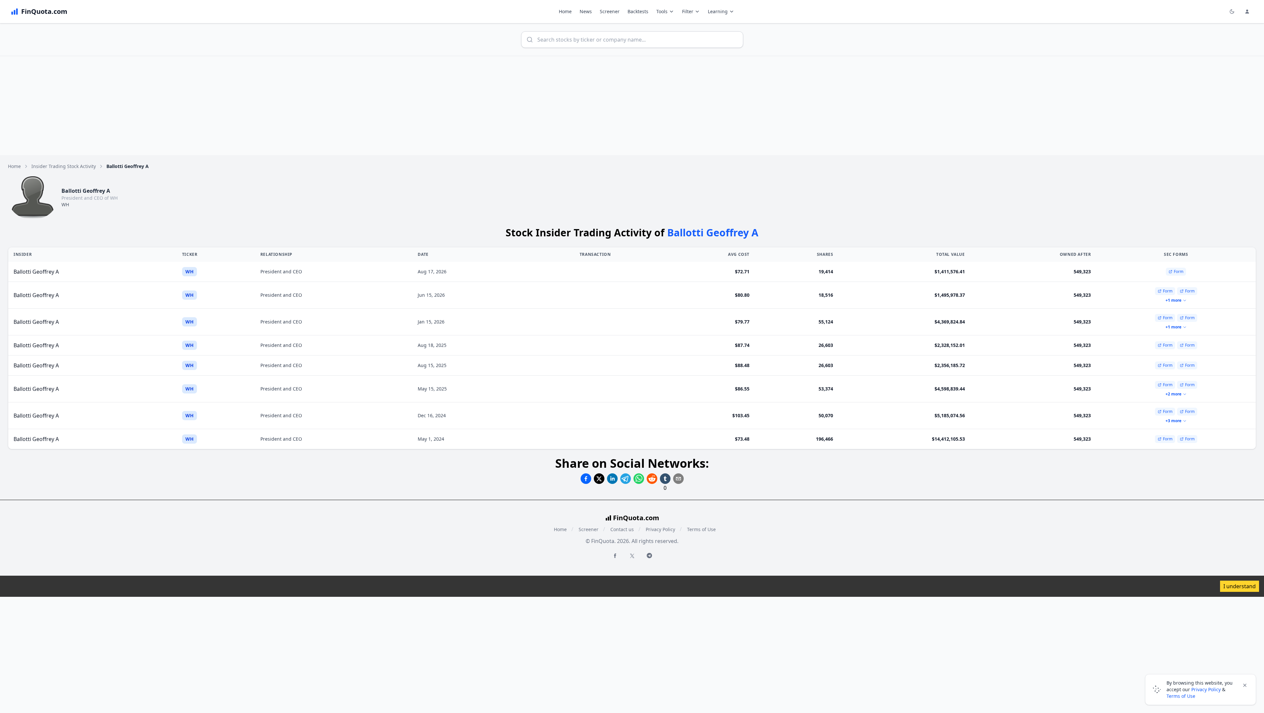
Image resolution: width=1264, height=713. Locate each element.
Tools (662, 11)
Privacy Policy (660, 529)
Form (1178, 271)
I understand (1239, 586)
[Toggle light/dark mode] (1232, 11)
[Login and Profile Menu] (1247, 11)
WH (65, 204)
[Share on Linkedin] (612, 478)
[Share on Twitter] (599, 478)
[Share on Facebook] (586, 478)
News (586, 11)
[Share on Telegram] (625, 478)
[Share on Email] (678, 478)
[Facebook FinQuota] (615, 555)
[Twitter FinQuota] (632, 555)
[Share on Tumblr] (665, 478)
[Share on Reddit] (652, 478)
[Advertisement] (632, 105)
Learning (718, 11)
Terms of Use (701, 529)
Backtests (638, 11)
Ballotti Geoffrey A (36, 271)
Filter (687, 11)
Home (565, 11)
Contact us (622, 529)
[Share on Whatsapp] (638, 478)
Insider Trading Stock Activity (63, 166)
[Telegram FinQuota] (649, 555)
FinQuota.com (636, 517)
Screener (610, 11)
